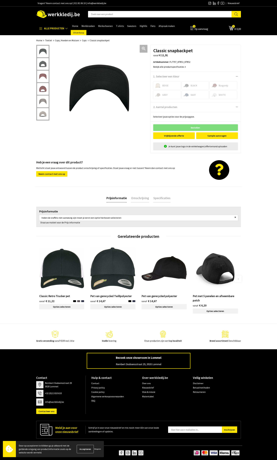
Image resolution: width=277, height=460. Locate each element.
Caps (84, 40)
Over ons (146, 383)
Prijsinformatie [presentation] (116, 198)
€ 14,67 (97, 301)
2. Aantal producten (165, 107)
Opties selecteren (62, 306)
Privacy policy (98, 387)
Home (39, 40)
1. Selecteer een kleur (166, 76)
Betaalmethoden (201, 387)
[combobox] (160, 14)
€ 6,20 (199, 305)
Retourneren (199, 391)
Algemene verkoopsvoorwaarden (107, 396)
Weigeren (97, 449)
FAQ (93, 400)
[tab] (116, 198)
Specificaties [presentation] (161, 198)
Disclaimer (198, 383)
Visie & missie (148, 391)
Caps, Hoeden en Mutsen (67, 40)
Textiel (48, 40)
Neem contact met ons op (52, 173)
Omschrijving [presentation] (140, 198)
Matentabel (148, 396)
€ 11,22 (46, 301)
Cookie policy (97, 391)
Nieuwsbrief (148, 387)
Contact (95, 383)
